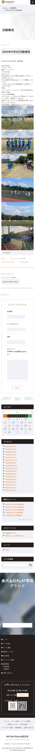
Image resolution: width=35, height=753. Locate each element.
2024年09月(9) (10, 463)
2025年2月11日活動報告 (14, 512)
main (17, 399)
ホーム (5, 8)
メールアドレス (12, 324)
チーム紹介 (7, 643)
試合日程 (6, 656)
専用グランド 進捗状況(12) (15, 536)
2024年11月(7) (10, 457)
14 (30, 422)
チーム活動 (7, 648)
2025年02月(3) (10, 449)
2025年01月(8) (10, 452)
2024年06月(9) (10, 471)
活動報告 (13, 8)
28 (30, 429)
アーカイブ (7, 441)
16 (9, 426)
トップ (5, 639)
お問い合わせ (7, 673)
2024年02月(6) (10, 482)
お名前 (10, 311)
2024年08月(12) (11, 465)
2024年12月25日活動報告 (14, 510)
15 (5, 426)
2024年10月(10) (11, 460)
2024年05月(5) (10, 474)
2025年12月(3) (10, 446)
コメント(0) (24, 262)
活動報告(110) (10, 533)
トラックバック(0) (8, 262)
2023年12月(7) (10, 487)
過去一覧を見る (23, 519)
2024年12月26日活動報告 (14, 507)
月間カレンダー (8, 652)
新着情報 (6, 664)
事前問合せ (23, 695)
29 (5, 432)
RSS (7, 550)
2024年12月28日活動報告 (14, 504)
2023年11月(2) (10, 490)
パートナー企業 (8, 660)
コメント (16, 351)
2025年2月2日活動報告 (13, 515)
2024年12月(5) (10, 454)
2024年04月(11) (11, 476)
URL (9, 337)
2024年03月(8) (10, 479)
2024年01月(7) (10, 485)
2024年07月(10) (11, 468)
